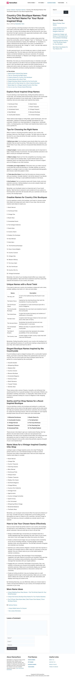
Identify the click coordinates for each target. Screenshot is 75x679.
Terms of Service (53, 666)
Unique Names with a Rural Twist (17, 79)
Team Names (61, 2)
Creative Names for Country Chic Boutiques (20, 77)
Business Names (51, 2)
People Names (31, 2)
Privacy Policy (53, 664)
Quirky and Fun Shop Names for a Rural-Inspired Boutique (24, 83)
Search (55, 9)
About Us (51, 659)
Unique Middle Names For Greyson (18, 608)
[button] (66, 2)
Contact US (52, 662)
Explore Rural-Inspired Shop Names (17, 73)
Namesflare (13, 3)
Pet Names (41, 2)
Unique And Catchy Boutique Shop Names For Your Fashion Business (27, 596)
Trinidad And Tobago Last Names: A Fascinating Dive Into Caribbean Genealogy (60, 36)
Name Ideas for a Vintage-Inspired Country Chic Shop (22, 85)
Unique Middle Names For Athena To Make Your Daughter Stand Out (60, 29)
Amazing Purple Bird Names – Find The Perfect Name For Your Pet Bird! (60, 42)
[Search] (66, 12)
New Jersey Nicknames (15, 611)
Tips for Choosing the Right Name (17, 75)
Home (8, 9)
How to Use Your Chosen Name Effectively (20, 87)
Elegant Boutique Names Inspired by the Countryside (22, 81)
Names (13, 9)
